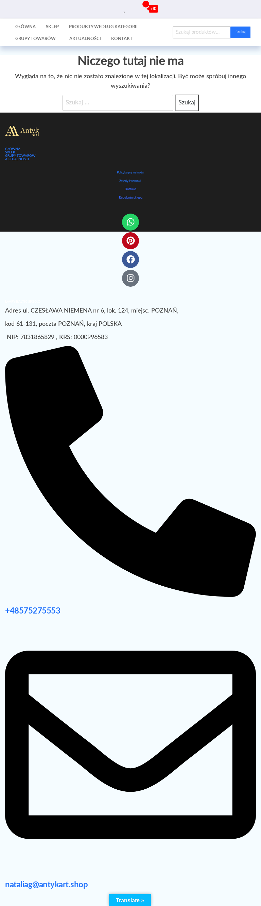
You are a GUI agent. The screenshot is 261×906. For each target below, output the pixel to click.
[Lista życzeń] (124, 8)
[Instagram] (130, 278)
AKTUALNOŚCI (17, 159)
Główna (25, 27)
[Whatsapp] (130, 222)
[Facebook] (130, 259)
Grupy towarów (35, 39)
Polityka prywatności (130, 172)
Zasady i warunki (130, 181)
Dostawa (130, 189)
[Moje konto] (132, 8)
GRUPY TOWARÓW (20, 155)
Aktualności (85, 39)
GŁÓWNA (12, 149)
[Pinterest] (130, 240)
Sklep (52, 27)
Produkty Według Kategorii (103, 27)
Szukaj (240, 32)
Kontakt (122, 39)
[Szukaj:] (118, 103)
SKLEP (10, 152)
